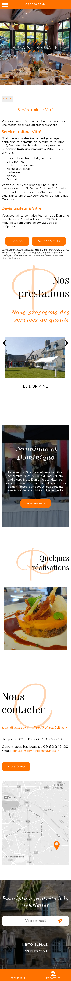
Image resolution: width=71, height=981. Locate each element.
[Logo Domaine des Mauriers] (35, 47)
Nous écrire (16, 766)
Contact (17, 241)
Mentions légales (35, 944)
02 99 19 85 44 (35, 4)
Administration (35, 951)
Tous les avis (36, 503)
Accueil (7, 99)
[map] (35, 823)
